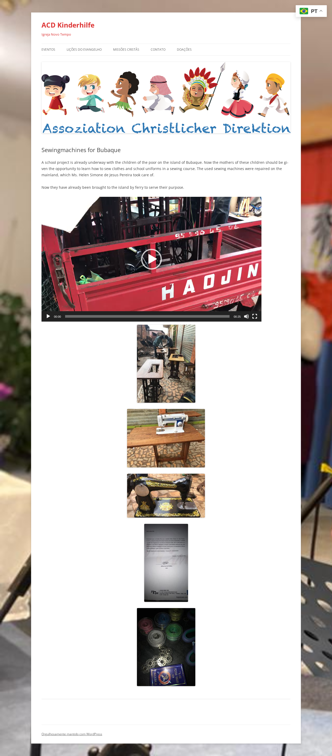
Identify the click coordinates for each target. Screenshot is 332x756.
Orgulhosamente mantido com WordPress (72, 734)
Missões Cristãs (126, 49)
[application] (151, 259)
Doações (184, 49)
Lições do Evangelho (84, 49)
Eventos (48, 49)
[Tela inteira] (254, 316)
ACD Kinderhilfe (68, 25)
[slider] (147, 316)
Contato (158, 49)
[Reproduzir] (48, 316)
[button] (151, 259)
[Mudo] (246, 316)
